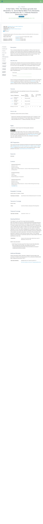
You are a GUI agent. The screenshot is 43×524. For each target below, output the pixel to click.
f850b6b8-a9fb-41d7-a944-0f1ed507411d (15, 26)
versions (12, 82)
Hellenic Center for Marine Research (15, 28)
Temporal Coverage (4, 69)
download (18, 36)
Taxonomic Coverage (4, 66)
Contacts (4, 60)
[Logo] (2, 1)
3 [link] (30, 106)
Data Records (4, 48)
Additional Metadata (4, 75)
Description (4, 46)
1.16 (12, 101)
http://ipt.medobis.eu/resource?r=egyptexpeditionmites (31, 262)
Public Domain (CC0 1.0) (32, 134)
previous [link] (22, 106)
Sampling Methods (4, 72)
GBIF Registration (5, 56)
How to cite (4, 52)
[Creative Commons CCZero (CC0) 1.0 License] (13, 130)
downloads (33, 81)
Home (19, 6)
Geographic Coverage (4, 63)
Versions (3, 50)
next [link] (40, 106)
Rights (3, 54)
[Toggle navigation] (40, 1)
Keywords (4, 58)
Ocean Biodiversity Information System (27, 148)
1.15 (12, 103)
